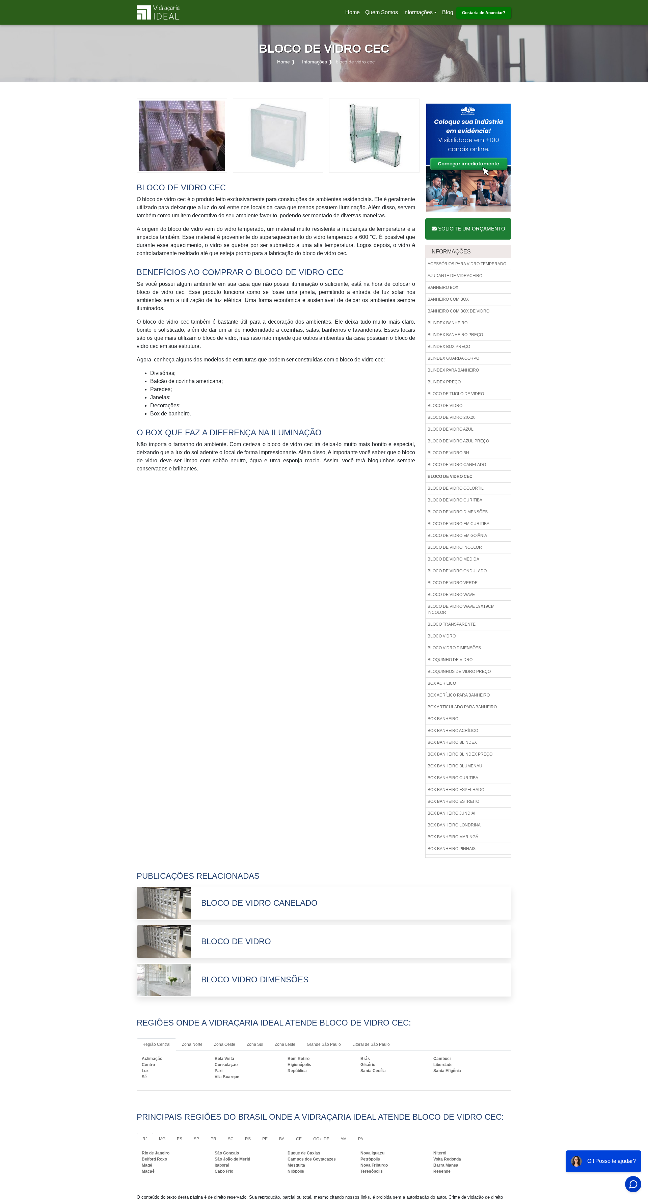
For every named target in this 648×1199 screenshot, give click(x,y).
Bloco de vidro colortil (456, 488)
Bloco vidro (442, 636)
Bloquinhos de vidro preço (459, 671)
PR (213, 1139)
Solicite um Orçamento (471, 228)
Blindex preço (444, 382)
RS (248, 1139)
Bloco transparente (452, 624)
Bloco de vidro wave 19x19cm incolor (461, 609)
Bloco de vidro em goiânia (457, 535)
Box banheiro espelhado (456, 789)
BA (282, 1139)
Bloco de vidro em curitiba (458, 523)
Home (353, 14)
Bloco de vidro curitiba (455, 500)
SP (196, 1139)
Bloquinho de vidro (450, 659)
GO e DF (321, 1139)
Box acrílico (442, 683)
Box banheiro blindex (452, 742)
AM (344, 1139)
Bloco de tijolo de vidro (456, 393)
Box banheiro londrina (454, 825)
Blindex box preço (449, 346)
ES (179, 1139)
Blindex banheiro (447, 323)
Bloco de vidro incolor (455, 547)
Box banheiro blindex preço (460, 754)
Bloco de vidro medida (453, 559)
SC (231, 1139)
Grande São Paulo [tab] (324, 1044)
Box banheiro (443, 718)
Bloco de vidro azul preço (458, 441)
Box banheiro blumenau (455, 766)
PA (360, 1139)
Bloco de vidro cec (450, 476)
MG (162, 1139)
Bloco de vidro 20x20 (452, 417)
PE (265, 1139)
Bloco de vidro (445, 405)
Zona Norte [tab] (192, 1044)
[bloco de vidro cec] (182, 135)
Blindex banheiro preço (455, 334)
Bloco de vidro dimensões (458, 512)
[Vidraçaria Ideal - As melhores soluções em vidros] (158, 12)
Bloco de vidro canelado (457, 464)
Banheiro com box (448, 299)
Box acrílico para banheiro (459, 695)
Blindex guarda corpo (453, 358)
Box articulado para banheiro (462, 707)
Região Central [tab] (156, 1044)
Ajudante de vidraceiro (455, 275)
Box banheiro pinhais (452, 848)
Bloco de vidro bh (448, 453)
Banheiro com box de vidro (458, 311)
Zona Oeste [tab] (224, 1044)
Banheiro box (443, 287)
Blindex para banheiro (453, 370)
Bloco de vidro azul (451, 429)
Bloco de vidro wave (451, 594)
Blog (447, 12)
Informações (418, 12)
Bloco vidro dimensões (454, 648)
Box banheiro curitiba (453, 777)
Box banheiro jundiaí (451, 813)
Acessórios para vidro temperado (467, 264)
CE (299, 1139)
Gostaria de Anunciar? (483, 12)
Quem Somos (381, 12)
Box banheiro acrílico (453, 730)
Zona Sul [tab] (255, 1044)
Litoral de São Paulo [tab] (371, 1044)
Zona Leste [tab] (285, 1044)
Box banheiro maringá (453, 837)
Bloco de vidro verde (453, 582)
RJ (144, 1139)
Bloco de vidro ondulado (457, 571)
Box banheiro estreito (453, 801)
